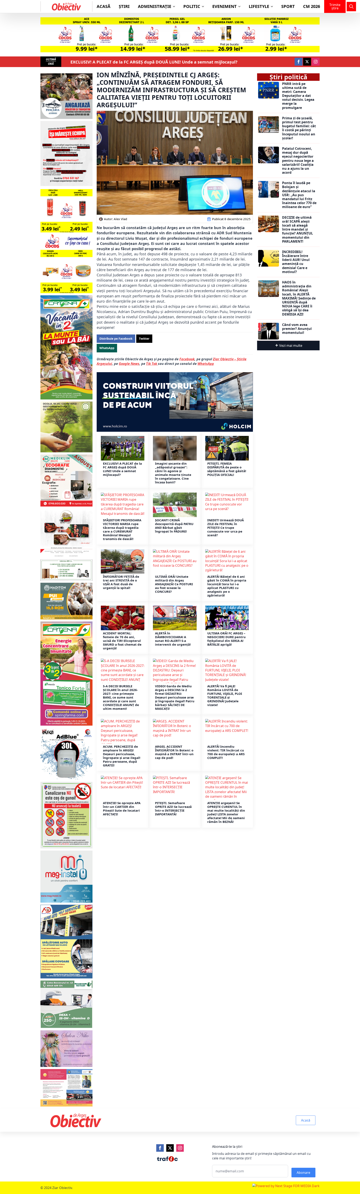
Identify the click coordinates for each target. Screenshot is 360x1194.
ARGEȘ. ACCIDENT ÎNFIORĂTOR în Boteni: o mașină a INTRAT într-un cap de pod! (174, 752)
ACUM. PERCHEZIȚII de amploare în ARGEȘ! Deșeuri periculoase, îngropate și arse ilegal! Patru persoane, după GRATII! (121, 756)
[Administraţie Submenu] (175, 6)
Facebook (187, 359)
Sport (288, 6)
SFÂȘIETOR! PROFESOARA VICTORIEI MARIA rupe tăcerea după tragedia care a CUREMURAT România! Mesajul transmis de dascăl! (122, 529)
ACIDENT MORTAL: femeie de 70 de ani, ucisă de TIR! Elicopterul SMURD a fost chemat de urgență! (122, 640)
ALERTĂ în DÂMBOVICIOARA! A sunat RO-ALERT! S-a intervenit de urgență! (173, 638)
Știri (124, 6)
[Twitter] (170, 1148)
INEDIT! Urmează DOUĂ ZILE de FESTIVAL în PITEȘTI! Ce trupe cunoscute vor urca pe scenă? (225, 527)
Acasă (103, 6)
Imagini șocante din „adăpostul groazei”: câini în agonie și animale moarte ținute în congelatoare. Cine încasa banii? (173, 473)
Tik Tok (152, 363)
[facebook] (298, 62)
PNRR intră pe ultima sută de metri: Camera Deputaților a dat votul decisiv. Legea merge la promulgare (298, 96)
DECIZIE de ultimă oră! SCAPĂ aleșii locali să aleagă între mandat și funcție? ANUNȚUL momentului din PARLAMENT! (297, 229)
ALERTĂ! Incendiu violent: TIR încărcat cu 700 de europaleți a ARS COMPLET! (226, 752)
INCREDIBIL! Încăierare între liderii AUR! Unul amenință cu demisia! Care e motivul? (296, 262)
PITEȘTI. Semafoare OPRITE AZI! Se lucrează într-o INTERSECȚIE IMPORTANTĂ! (173, 808)
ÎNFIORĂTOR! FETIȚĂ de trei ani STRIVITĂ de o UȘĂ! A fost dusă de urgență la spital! (121, 582)
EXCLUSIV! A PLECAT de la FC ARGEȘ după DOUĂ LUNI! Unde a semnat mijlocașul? (154, 62)
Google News (129, 363)
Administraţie (154, 6)
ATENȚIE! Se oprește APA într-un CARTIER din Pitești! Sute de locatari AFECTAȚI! (121, 808)
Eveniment (224, 6)
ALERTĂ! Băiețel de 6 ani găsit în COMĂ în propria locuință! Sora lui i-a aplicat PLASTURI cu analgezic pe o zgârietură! (226, 586)
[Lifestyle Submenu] (273, 6)
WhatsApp (206, 363)
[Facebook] (160, 1148)
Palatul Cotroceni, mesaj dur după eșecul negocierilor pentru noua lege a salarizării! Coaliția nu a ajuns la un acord (298, 161)
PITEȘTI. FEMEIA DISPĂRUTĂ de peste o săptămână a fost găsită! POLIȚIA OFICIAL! (226, 469)
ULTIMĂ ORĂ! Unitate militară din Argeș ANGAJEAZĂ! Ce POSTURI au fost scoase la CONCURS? (174, 584)
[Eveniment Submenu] (241, 6)
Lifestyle (259, 6)
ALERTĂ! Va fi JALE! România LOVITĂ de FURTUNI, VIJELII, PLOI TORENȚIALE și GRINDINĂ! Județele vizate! (224, 695)
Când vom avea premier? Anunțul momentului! (297, 329)
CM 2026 (311, 6)
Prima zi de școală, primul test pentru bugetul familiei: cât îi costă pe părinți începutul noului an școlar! (299, 128)
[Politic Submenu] (204, 6)
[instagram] (316, 62)
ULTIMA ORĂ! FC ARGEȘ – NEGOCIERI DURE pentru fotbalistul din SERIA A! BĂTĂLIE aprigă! (226, 638)
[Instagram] (180, 1148)
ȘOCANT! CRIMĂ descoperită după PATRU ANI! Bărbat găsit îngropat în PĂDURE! (174, 525)
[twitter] (307, 62)
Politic (191, 6)
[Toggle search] (351, 6)
